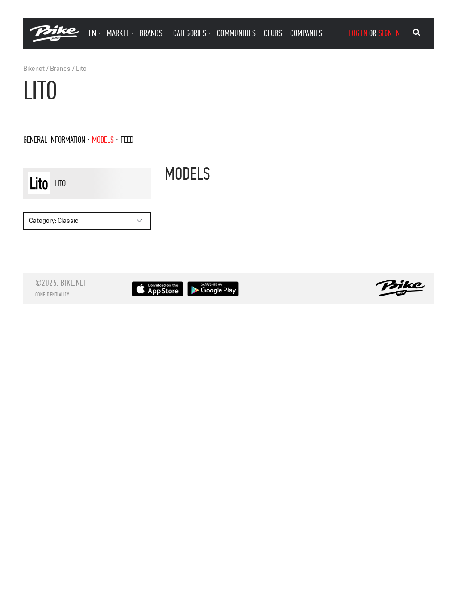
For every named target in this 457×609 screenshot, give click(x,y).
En (92, 33)
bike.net (73, 283)
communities (236, 33)
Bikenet (34, 69)
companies (306, 33)
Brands (60, 69)
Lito (81, 69)
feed (126, 140)
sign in (389, 33)
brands (151, 33)
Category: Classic (53, 221)
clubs (273, 33)
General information (54, 140)
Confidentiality (52, 294)
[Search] (416, 32)
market (118, 33)
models (103, 140)
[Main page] (54, 40)
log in (358, 33)
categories (189, 33)
